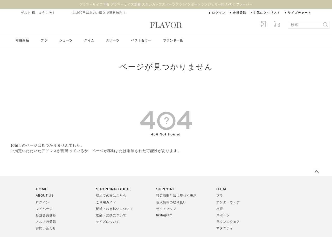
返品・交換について (111, 215)
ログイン (218, 13)
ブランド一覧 (173, 40)
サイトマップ (166, 209)
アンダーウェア (228, 202)
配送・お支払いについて (114, 209)
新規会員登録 (46, 215)
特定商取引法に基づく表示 (176, 195)
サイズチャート (299, 13)
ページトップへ (316, 172)
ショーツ (66, 40)
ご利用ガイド (106, 202)
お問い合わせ (46, 228)
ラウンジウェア (228, 222)
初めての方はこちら (111, 195)
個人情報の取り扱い (171, 202)
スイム (89, 40)
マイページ (44, 209)
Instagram (164, 215)
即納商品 (22, 40)
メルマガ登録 (46, 222)
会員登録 (239, 13)
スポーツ (113, 40)
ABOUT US (45, 195)
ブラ (44, 40)
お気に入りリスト (266, 13)
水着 (219, 209)
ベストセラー (141, 40)
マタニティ (224, 228)
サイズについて (108, 222)
